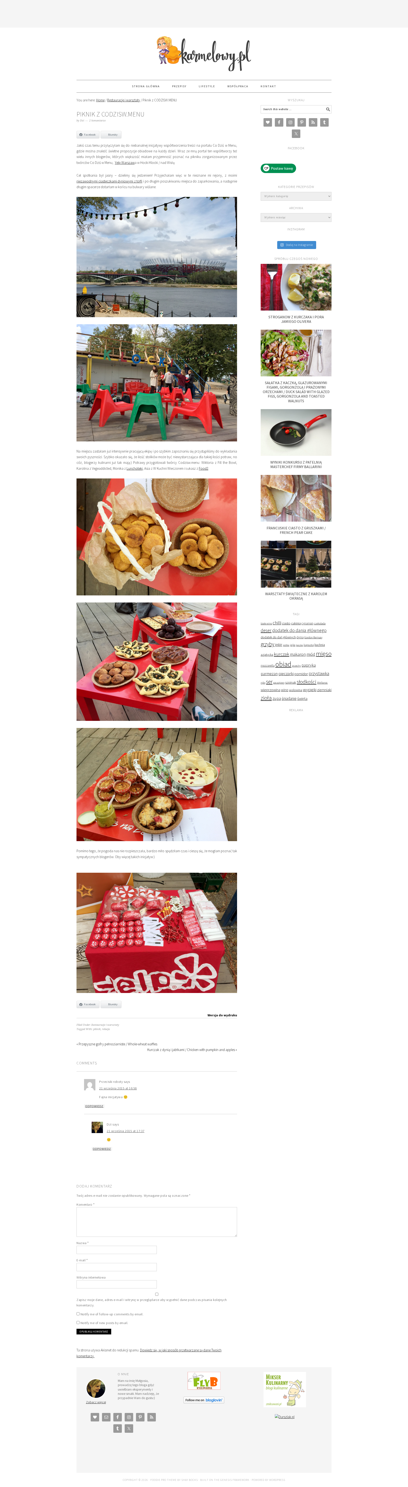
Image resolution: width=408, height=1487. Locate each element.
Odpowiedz (94, 1106)
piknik (97, 1029)
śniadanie (289, 698)
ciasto (286, 623)
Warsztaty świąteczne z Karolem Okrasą (296, 596)
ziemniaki (324, 689)
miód (310, 654)
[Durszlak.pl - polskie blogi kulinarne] (284, 1417)
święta (302, 698)
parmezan (269, 673)
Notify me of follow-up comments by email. (112, 1314)
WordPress (277, 1480)
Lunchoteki (135, 468)
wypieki (309, 689)
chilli (277, 623)
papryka (309, 665)
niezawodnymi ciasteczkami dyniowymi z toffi (109, 181)
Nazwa (82, 1243)
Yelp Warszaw (125, 162)
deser (266, 630)
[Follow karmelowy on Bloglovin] (203, 1402)
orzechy (296, 665)
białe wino (266, 623)
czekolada (320, 623)
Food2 (203, 468)
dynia (300, 637)
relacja (106, 1029)
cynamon (307, 623)
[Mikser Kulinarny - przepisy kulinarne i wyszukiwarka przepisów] (285, 1406)
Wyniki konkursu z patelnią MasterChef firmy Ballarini (296, 464)
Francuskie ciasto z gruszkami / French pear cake (296, 530)
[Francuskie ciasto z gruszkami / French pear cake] (296, 520)
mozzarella (268, 666)
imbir (278, 644)
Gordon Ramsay (313, 637)
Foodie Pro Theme (163, 1480)
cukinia (296, 623)
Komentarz (85, 1204)
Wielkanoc (322, 682)
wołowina (295, 690)
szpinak (290, 682)
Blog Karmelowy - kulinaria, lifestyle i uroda (204, 51)
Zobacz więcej (96, 1402)
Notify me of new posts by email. (104, 1323)
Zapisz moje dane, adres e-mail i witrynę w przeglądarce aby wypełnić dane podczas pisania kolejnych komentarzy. (151, 1302)
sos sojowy (279, 682)
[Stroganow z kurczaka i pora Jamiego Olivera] (296, 309)
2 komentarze (97, 120)
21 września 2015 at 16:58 (118, 1088)
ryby (263, 682)
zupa (276, 698)
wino (284, 689)
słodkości (306, 682)
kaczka (299, 645)
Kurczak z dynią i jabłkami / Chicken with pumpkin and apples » (192, 1049)
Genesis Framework (234, 1480)
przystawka (319, 673)
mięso (324, 653)
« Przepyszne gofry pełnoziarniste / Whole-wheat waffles (116, 1044)
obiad (283, 664)
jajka (292, 645)
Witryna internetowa (91, 1277)
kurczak (281, 654)
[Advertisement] (204, 13)
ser (269, 681)
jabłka (286, 645)
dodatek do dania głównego (299, 630)
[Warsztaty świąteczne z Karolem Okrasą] (296, 586)
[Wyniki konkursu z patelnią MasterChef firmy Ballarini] (296, 454)
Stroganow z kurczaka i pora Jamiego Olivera (296, 319)
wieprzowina (270, 689)
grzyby (267, 644)
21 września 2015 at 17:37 (125, 1131)
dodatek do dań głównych (278, 637)
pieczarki (286, 673)
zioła (266, 698)
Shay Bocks (189, 1480)
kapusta (309, 645)
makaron (298, 654)
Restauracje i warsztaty (105, 1024)
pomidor (301, 673)
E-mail (82, 1260)
